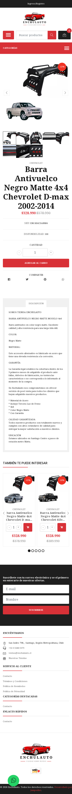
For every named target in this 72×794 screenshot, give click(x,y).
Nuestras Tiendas (18, 658)
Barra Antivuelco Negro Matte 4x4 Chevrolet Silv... (53, 516)
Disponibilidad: (34, 234)
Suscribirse (36, 610)
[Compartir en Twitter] (27, 279)
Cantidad (36, 245)
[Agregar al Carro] (27, 527)
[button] (29, 550)
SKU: (27, 223)
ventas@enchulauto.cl (20, 653)
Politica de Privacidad (14, 691)
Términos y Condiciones (15, 681)
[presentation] (7, 93)
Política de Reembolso (14, 686)
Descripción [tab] (36, 303)
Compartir (36, 275)
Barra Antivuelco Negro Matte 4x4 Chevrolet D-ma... (19, 516)
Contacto (7, 676)
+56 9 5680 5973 (16, 648)
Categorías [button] (10, 48)
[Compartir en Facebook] (9, 279)
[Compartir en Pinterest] (45, 279)
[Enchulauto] (34, 19)
